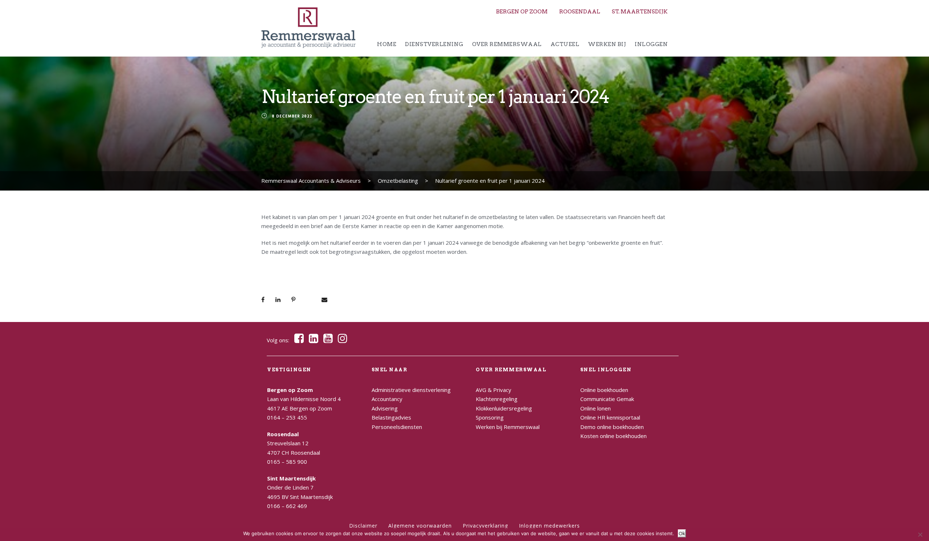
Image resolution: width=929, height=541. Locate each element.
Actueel (565, 44)
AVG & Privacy (493, 389)
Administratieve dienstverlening (411, 389)
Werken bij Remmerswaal (508, 426)
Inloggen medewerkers (549, 525)
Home (386, 44)
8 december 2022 (292, 116)
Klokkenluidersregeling (504, 408)
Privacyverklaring (485, 525)
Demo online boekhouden (612, 426)
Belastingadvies (391, 417)
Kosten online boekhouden (613, 435)
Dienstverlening (434, 44)
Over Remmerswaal (507, 44)
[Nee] (920, 534)
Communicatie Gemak (607, 398)
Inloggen (651, 44)
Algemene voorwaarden (420, 525)
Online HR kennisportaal (610, 417)
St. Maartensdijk (640, 11)
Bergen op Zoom (522, 11)
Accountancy (387, 398)
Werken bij (607, 44)
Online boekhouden (604, 389)
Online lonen (595, 408)
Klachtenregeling (496, 398)
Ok (682, 533)
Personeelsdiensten (397, 426)
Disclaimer (363, 525)
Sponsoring (490, 417)
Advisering (385, 408)
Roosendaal (579, 11)
